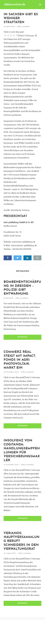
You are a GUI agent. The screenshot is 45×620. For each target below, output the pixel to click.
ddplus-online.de (14, 4)
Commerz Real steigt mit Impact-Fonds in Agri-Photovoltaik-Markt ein (20, 359)
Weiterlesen (22, 337)
